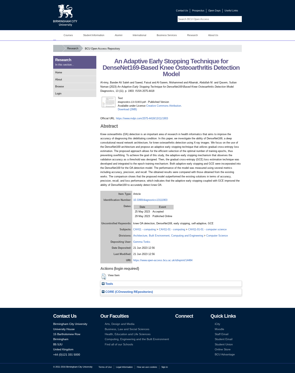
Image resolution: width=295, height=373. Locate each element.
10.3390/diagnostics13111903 (150, 199)
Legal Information (124, 367)
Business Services (167, 35)
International (139, 35)
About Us (213, 35)
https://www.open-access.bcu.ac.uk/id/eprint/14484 (162, 260)
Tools (109, 283)
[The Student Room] (189, 334)
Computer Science (217, 235)
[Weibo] (177, 334)
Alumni (118, 35)
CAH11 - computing (144, 229)
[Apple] (177, 339)
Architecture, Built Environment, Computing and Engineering (168, 235)
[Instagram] (183, 329)
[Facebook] (177, 324)
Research (192, 35)
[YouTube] (189, 324)
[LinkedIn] (177, 329)
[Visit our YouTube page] (163, 11)
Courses (68, 35)
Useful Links (231, 10)
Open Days (214, 10)
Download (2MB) (127, 109)
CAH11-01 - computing (172, 229)
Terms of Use (105, 367)
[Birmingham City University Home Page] (54, 35)
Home (58, 72)
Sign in (164, 367)
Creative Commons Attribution (163, 105)
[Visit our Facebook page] (154, 11)
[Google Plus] (189, 329)
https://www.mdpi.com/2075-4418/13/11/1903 (142, 118)
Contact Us (182, 10)
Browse (59, 86)
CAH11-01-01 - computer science (207, 229)
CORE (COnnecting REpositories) (129, 291)
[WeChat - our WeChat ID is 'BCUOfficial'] (183, 334)
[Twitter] (183, 324)
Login (58, 93)
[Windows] (189, 339)
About (58, 79)
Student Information (93, 35)
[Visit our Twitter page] (159, 11)
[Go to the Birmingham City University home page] (65, 15)
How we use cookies (147, 367)
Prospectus (198, 10)
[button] (103, 277)
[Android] (183, 339)
